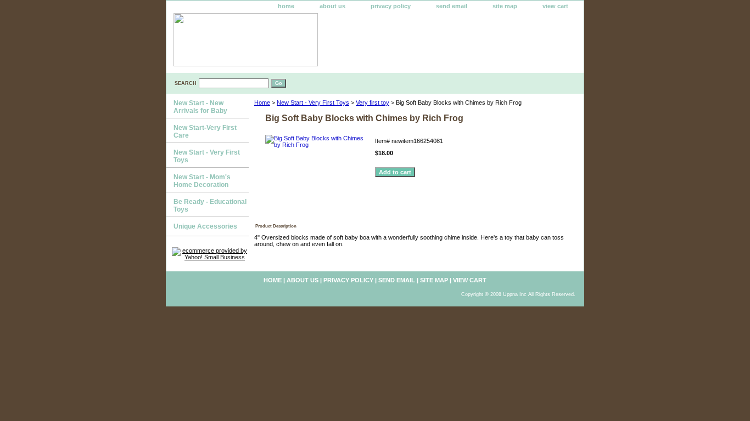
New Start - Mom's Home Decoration (202, 181)
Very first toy (372, 102)
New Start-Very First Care (205, 131)
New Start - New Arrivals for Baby (200, 107)
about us (332, 6)
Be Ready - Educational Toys (210, 205)
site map (504, 6)
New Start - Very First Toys (313, 102)
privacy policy (391, 6)
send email (451, 6)
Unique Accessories (205, 226)
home (286, 6)
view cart (555, 6)
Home (262, 102)
